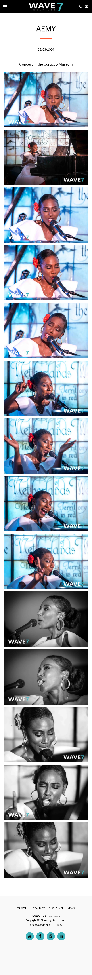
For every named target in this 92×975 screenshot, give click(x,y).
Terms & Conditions (39, 924)
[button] (5, 6)
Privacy (58, 924)
